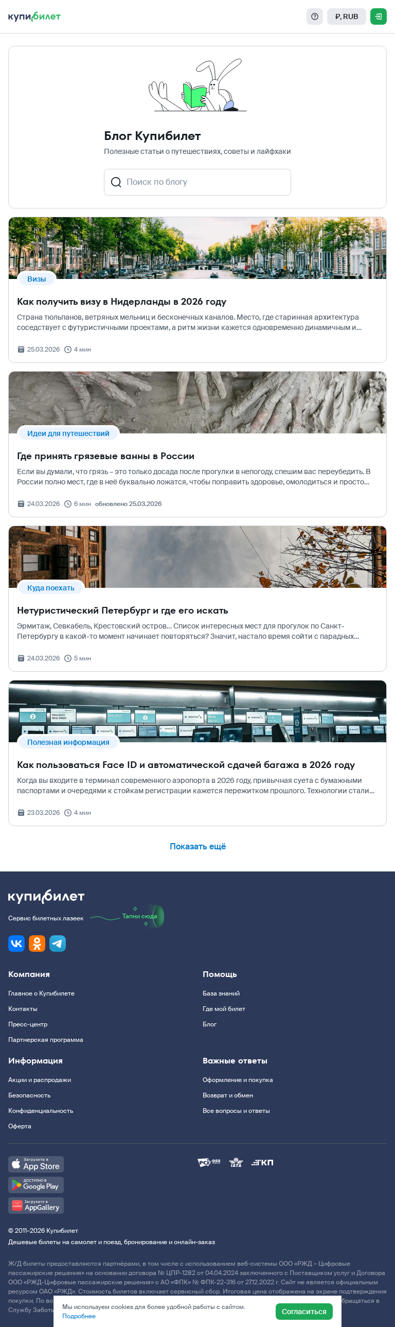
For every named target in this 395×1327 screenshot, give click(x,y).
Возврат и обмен (228, 1095)
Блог (210, 1024)
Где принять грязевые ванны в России (105, 455)
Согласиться (304, 1311)
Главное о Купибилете (41, 993)
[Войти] (378, 16)
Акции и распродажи (39, 1080)
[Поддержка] (315, 16)
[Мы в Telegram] (57, 943)
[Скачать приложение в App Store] (103, 1164)
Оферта (19, 1126)
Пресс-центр (27, 1024)
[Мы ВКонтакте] (16, 943)
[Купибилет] (34, 16)
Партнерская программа (45, 1040)
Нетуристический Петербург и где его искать (122, 610)
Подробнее (79, 1316)
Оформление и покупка (238, 1080)
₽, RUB (346, 16)
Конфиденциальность (40, 1111)
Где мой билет (224, 1009)
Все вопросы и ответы (236, 1111)
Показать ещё (198, 846)
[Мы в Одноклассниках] (37, 943)
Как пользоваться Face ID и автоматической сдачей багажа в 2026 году (186, 764)
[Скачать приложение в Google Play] (103, 1185)
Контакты (23, 1009)
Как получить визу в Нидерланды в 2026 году (121, 301)
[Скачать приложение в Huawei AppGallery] (103, 1205)
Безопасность (29, 1095)
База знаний (221, 993)
